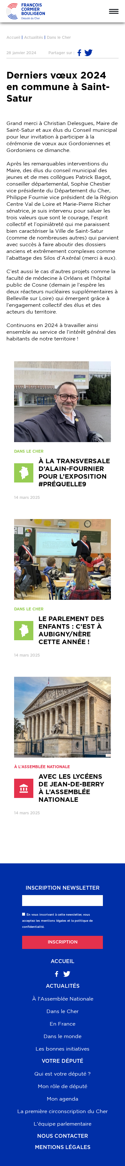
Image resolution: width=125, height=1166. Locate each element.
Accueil (13, 37)
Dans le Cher (59, 37)
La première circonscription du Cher (62, 1111)
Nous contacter (62, 1136)
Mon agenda (62, 1099)
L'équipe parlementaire (62, 1124)
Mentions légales (62, 1147)
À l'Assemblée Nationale (62, 999)
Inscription (63, 942)
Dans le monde (62, 1036)
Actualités (33, 37)
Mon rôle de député (62, 1086)
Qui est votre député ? (62, 1074)
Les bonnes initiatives (62, 1049)
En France (62, 1024)
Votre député (62, 1061)
